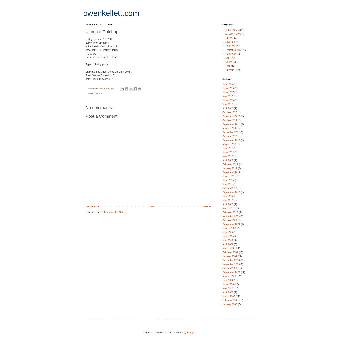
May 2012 (228, 156)
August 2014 (229, 128)
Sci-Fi (228, 58)
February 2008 (230, 300)
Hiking (229, 38)
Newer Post (93, 206)
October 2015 (230, 112)
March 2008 (229, 296)
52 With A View (233, 34)
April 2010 (228, 204)
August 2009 (229, 228)
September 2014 (231, 124)
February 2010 (230, 212)
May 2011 (227, 184)
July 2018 (227, 84)
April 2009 (228, 244)
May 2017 (228, 96)
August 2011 (229, 176)
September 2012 (231, 140)
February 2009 (230, 252)
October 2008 (230, 268)
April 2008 (228, 292)
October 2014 (230, 120)
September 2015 (231, 116)
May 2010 (228, 200)
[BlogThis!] (126, 89)
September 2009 (231, 224)
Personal (230, 46)
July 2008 (227, 280)
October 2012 (230, 136)
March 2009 (229, 248)
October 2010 (230, 188)
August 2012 (229, 144)
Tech (228, 66)
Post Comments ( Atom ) (113, 212)
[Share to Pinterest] (139, 89)
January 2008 (230, 304)
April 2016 (228, 108)
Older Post (207, 206)
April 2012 (228, 160)
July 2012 (227, 148)
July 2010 (227, 196)
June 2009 (228, 236)
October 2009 (230, 220)
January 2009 (230, 256)
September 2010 (231, 192)
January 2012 (230, 168)
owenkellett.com (111, 13)
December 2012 (231, 132)
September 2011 (231, 172)
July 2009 (227, 232)
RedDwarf (231, 54)
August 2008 (229, 276)
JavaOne (230, 42)
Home (150, 206)
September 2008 (231, 272)
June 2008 (228, 284)
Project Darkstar (234, 50)
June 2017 (228, 92)
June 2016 (228, 100)
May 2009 (228, 240)
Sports (229, 62)
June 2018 (228, 88)
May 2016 (228, 104)
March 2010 (229, 208)
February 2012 (230, 164)
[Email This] (122, 89)
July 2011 (227, 180)
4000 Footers (232, 30)
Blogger (191, 332)
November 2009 (231, 216)
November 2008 (231, 264)
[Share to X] (131, 89)
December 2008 (231, 260)
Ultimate (98, 93)
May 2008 (228, 288)
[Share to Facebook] (135, 89)
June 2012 (228, 152)
